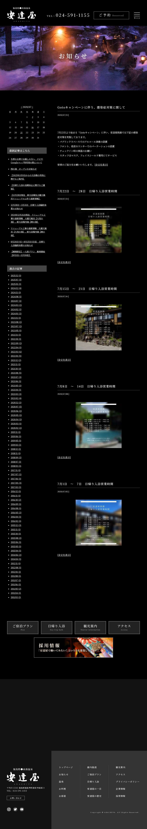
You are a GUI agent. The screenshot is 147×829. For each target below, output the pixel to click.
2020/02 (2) (16, 427)
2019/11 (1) (16, 432)
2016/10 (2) (16, 499)
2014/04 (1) (16, 559)
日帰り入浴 (93, 781)
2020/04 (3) (16, 419)
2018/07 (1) (16, 461)
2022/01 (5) (16, 355)
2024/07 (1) (16, 300)
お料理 (62, 788)
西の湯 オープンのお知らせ (24, 168)
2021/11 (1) (16, 364)
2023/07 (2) (16, 326)
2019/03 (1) (16, 444)
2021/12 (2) (16, 360)
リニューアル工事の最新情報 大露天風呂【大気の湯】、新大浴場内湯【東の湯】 (29, 232)
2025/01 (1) (16, 284)
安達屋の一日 (94, 788)
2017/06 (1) (16, 478)
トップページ (66, 767)
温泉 (61, 781)
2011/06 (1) (16, 584)
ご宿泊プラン (94, 774)
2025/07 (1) (16, 279)
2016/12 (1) (16, 491)
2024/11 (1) (16, 292)
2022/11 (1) (16, 334)
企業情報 (120, 788)
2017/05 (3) (16, 482)
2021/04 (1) (16, 389)
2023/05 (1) (16, 330)
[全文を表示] (101, 164)
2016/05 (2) (16, 512)
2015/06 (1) (16, 542)
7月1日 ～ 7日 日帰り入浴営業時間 (85, 484)
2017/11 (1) (16, 470)
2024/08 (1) (16, 296)
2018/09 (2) (16, 457)
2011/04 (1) (16, 593)
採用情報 (120, 795)
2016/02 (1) (16, 521)
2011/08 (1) (16, 576)
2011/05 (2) (16, 588)
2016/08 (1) (16, 508)
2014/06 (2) (16, 554)
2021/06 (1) (16, 381)
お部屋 (62, 795)
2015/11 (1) (16, 529)
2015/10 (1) (16, 533)
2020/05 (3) (16, 415)
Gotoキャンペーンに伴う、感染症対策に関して (91, 107)
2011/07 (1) (16, 580)
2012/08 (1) (16, 567)
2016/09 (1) (16, 504)
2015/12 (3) (16, 525)
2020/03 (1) (16, 423)
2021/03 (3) (16, 394)
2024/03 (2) (16, 305)
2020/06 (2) (16, 411)
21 (21, 132)
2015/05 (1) (16, 546)
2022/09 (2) (16, 343)
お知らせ (63, 774)
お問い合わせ (16, 798)
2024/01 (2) (16, 313)
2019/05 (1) (16, 440)
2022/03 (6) (16, 351)
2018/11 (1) (16, 453)
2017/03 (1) (16, 487)
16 (33, 127)
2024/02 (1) (16, 309)
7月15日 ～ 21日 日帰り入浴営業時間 (87, 289)
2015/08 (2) (16, 538)
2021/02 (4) (16, 398)
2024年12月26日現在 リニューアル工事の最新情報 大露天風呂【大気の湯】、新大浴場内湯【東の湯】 (28, 218)
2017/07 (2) (16, 474)
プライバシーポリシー (128, 781)
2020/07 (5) (16, 406)
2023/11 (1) (16, 317)
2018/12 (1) (16, 449)
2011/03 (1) (16, 597)
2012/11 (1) (16, 563)
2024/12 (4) (16, 288)
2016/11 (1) (16, 495)
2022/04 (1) (16, 347)
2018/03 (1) (16, 466)
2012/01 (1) (16, 571)
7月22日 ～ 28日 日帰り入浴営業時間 (87, 191)
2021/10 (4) (16, 368)
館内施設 (92, 767)
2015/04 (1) (16, 550)
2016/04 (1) (16, 516)
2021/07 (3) (16, 377)
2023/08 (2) (16, 322)
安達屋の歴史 (94, 795)
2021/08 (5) (16, 372)
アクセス (120, 774)
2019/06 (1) (16, 436)
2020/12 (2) (16, 402)
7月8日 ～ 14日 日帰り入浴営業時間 (86, 386)
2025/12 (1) (16, 275)
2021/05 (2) (16, 385)
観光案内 (120, 767)
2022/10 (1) (16, 339)
